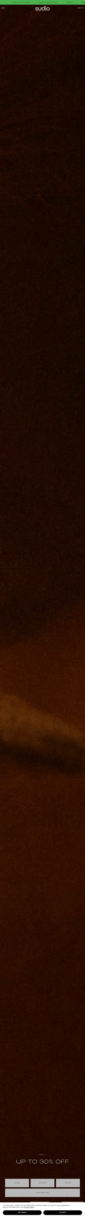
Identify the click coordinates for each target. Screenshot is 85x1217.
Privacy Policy (29, 1207)
